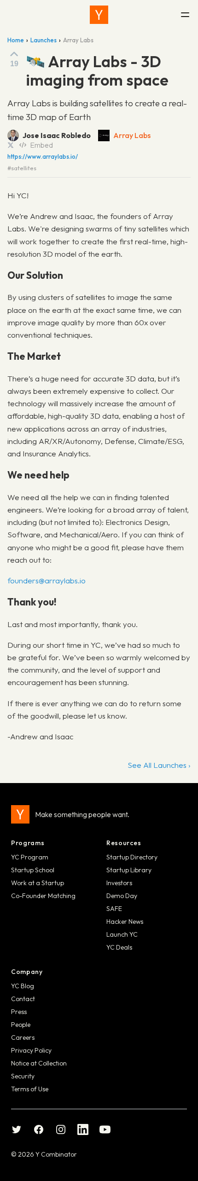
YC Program (29, 857)
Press (19, 1012)
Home (15, 40)
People (20, 1024)
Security (23, 1076)
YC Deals (119, 947)
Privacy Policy (31, 1050)
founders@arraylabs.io (46, 580)
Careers (23, 1037)
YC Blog (22, 986)
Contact (23, 999)
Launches (43, 40)
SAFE (114, 908)
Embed (41, 145)
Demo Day (121, 896)
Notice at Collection (39, 1063)
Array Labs (132, 135)
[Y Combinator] (99, 15)
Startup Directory (131, 857)
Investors (119, 883)
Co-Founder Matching (43, 896)
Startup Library (128, 870)
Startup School (32, 870)
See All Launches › (159, 765)
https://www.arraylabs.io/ (42, 157)
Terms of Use (29, 1089)
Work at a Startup (37, 883)
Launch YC (122, 934)
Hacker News (124, 921)
